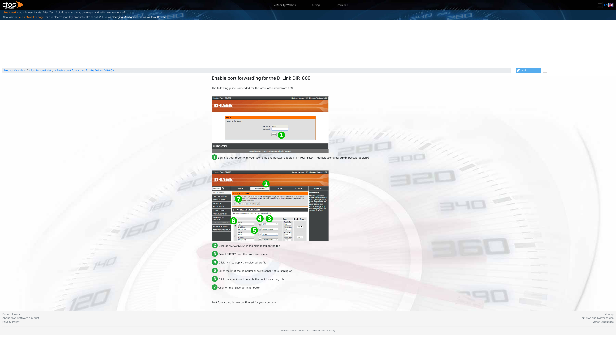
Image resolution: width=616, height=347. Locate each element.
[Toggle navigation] (600, 5)
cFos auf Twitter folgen (599, 318)
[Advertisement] (308, 43)
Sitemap (609, 314)
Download (342, 5)
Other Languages (603, 321)
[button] (528, 70)
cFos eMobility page (31, 17)
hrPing (316, 5)
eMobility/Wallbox (285, 5)
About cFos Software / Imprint (20, 318)
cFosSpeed (9, 12)
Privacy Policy (11, 321)
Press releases (11, 314)
